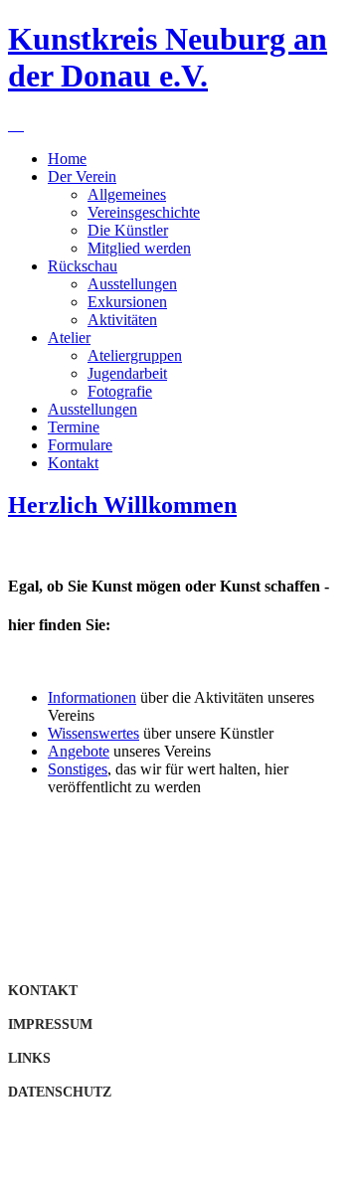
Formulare (80, 444)
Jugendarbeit (127, 373)
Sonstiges (77, 769)
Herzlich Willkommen (122, 505)
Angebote (78, 751)
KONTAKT (43, 990)
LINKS (29, 1058)
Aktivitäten (122, 319)
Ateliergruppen (135, 355)
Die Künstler (128, 230)
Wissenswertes (93, 733)
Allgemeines (127, 194)
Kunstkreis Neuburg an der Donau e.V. (167, 57)
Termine (73, 427)
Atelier (69, 337)
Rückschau (82, 265)
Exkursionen (127, 301)
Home (67, 158)
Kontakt (73, 462)
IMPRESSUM (50, 1024)
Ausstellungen (132, 283)
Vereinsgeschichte (144, 212)
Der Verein (82, 176)
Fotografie (120, 391)
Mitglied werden (139, 248)
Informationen (92, 697)
